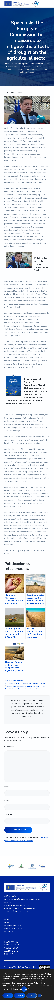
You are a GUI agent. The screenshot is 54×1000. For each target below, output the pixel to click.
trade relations (36, 689)
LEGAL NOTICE (11, 942)
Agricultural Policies (15, 681)
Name (7, 786)
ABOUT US (9, 931)
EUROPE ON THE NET (14, 928)
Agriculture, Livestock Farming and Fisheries (22, 683)
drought (8, 689)
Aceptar (7, 996)
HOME (7, 919)
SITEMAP (8, 954)
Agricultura (11, 686)
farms (14, 689)
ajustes (24, 989)
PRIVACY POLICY (11, 945)
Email (7, 800)
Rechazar (19, 996)
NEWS (7, 922)
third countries (23, 689)
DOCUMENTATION (12, 925)
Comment (9, 746)
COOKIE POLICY (11, 948)
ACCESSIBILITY (11, 951)
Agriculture (21, 686)
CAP (43, 686)
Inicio (7, 63)
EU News (43, 683)
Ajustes (31, 996)
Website (8, 814)
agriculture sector (34, 686)
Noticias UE (15, 63)
